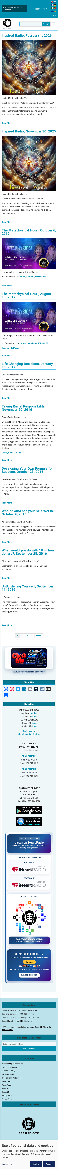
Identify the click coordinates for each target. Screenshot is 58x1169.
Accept (49, 1164)
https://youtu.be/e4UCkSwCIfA (34, 343)
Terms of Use (7, 1099)
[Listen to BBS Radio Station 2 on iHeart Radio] (29, 884)
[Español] (55, 11)
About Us (5, 1089)
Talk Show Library (8, 1071)
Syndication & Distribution (12, 1078)
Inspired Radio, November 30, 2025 (29, 131)
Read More (7, 123)
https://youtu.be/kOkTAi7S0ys (34, 277)
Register (36, 9)
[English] (52, 2)
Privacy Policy (7, 1096)
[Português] (55, 8)
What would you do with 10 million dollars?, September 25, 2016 (28, 552)
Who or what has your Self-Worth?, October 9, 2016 (28, 512)
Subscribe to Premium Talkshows (13, 9)
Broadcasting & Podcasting (12, 1064)
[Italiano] (52, 8)
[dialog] (29, 1155)
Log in (45, 9)
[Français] (52, 5)
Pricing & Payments (9, 1067)
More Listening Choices (29, 734)
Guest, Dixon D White (11, 453)
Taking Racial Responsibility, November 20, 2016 (23, 408)
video (34, 723)
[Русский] (52, 11)
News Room (6, 1081)
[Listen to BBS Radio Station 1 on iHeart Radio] (29, 869)
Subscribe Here (29, 975)
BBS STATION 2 (29, 769)
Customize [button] (7, 1164)
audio (34, 713)
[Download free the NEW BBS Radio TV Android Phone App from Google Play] (29, 810)
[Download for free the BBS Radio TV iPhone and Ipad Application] (29, 821)
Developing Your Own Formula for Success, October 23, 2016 (27, 470)
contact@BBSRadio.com (23, 1021)
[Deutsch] (55, 5)
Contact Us (6, 1092)
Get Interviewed (8, 1074)
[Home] (7, 24)
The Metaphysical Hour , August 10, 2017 (26, 295)
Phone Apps (6, 1085)
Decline (36, 1164)
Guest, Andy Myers (10, 348)
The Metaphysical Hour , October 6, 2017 (29, 232)
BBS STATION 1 (29, 756)
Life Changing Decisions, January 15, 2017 (27, 365)
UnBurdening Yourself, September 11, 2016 (27, 588)
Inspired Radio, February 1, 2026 (27, 36)
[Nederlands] (55, 2)
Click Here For (29, 731)
